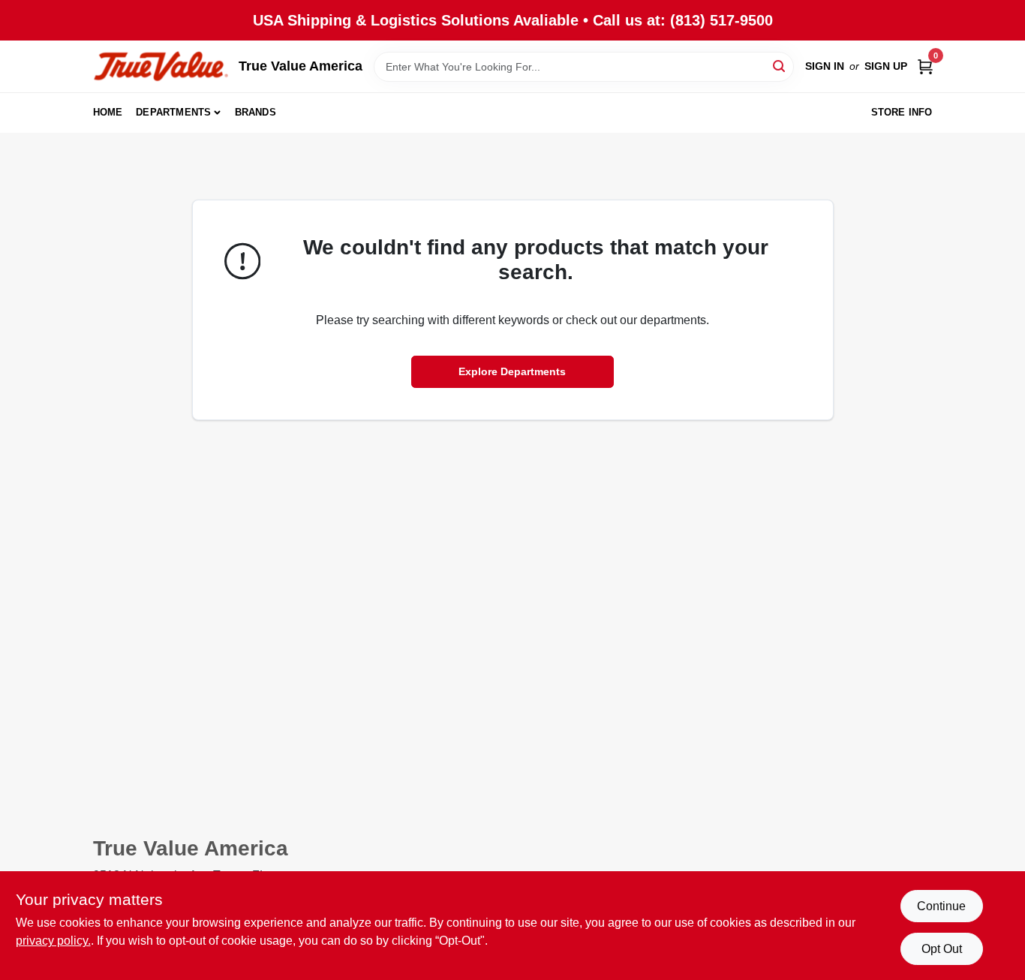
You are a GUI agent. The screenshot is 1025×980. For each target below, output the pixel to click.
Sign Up (885, 66)
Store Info (902, 112)
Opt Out (941, 948)
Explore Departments (512, 371)
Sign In (824, 66)
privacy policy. (53, 940)
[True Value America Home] (160, 66)
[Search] (780, 65)
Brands (255, 112)
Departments (173, 112)
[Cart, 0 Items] (925, 66)
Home (108, 112)
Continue (941, 906)
